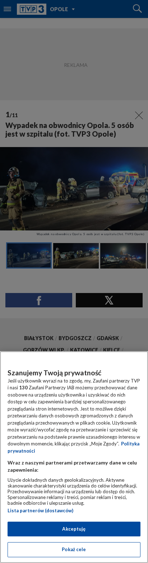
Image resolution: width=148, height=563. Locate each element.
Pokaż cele (74, 549)
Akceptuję (73, 529)
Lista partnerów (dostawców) (40, 510)
